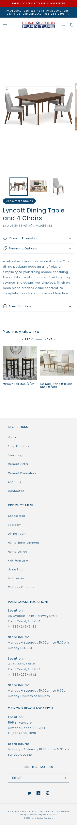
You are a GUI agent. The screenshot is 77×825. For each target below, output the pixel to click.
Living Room (17, 569)
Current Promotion (22, 473)
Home (12, 437)
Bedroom (14, 525)
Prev (29, 339)
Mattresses (16, 578)
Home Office (17, 552)
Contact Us (16, 491)
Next (48, 339)
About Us (14, 482)
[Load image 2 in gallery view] (38, 186)
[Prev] (4, 187)
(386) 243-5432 (23, 626)
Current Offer (18, 464)
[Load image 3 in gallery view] (58, 186)
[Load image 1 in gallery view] (18, 186)
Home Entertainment (23, 543)
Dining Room (17, 534)
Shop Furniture (18, 446)
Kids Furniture (18, 561)
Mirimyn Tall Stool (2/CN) (19, 384)
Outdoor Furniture (21, 587)
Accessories (17, 516)
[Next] (72, 187)
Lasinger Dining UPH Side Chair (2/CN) (56, 385)
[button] (5, 24)
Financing (15, 455)
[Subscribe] (64, 778)
